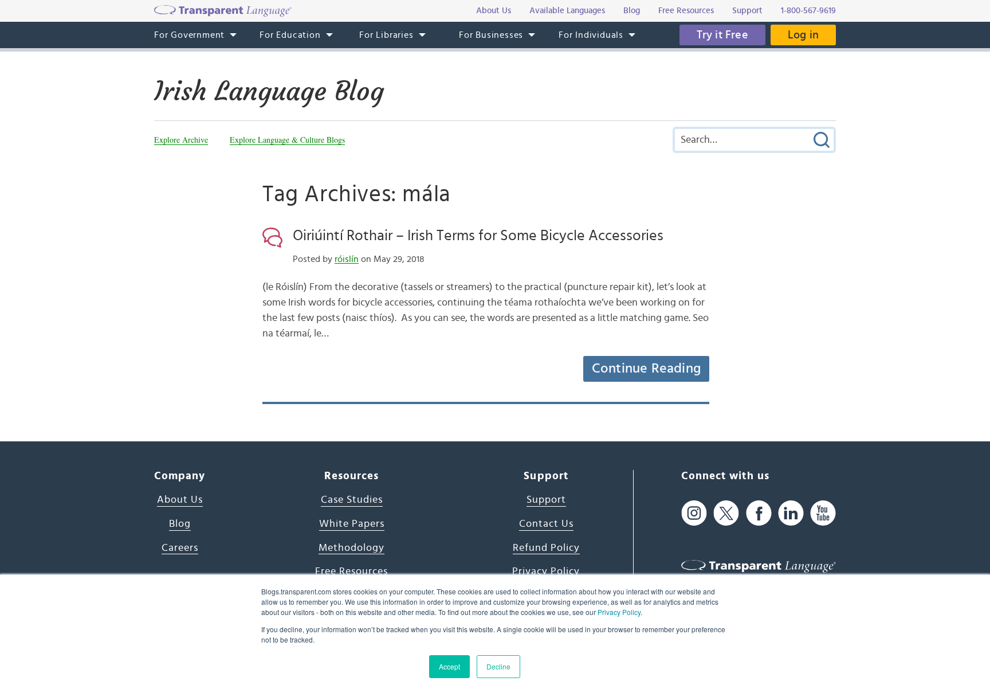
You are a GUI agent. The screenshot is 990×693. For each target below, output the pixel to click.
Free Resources (351, 571)
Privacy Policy (619, 612)
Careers (180, 548)
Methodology (351, 548)
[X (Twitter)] (726, 513)
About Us (180, 500)
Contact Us (546, 524)
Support (546, 500)
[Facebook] (759, 513)
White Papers (351, 524)
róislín (347, 259)
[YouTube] (823, 513)
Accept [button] (449, 666)
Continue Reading (646, 368)
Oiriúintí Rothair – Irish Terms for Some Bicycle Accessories (478, 235)
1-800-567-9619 (808, 10)
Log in (803, 35)
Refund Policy (546, 548)
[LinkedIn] (791, 513)
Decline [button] (498, 666)
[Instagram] (694, 513)
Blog (180, 524)
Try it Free (722, 35)
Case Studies (352, 500)
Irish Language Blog (269, 91)
